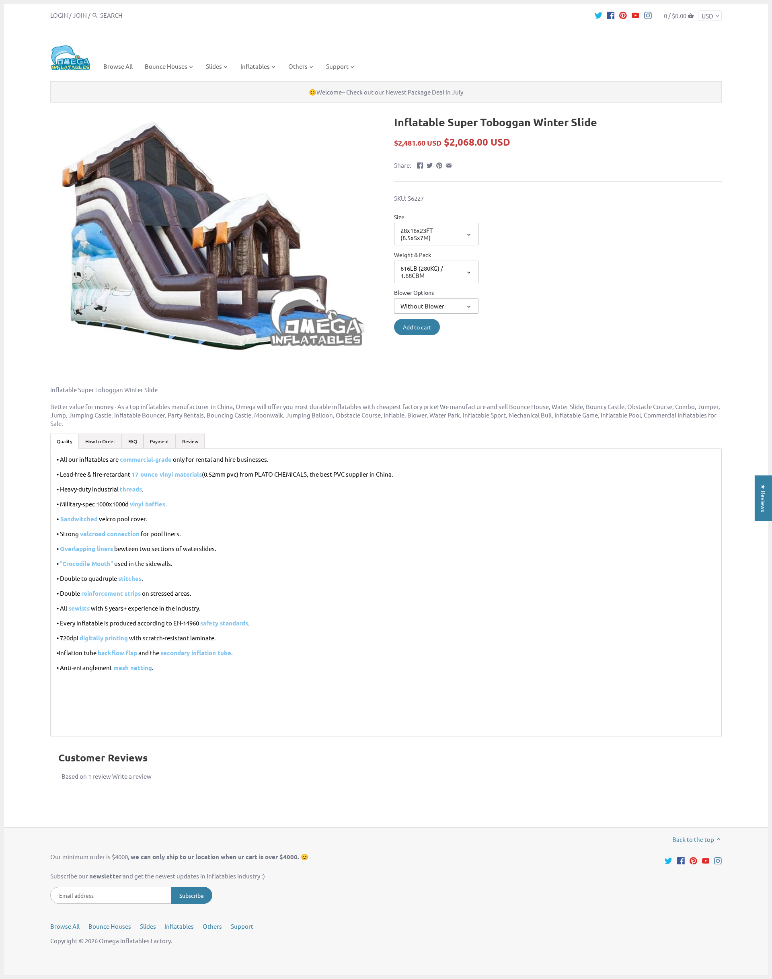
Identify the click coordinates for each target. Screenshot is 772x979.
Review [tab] (190, 441)
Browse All (65, 926)
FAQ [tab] (132, 441)
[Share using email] (449, 164)
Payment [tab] (159, 441)
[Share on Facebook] (420, 164)
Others (212, 926)
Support (242, 926)
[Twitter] (598, 15)
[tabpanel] (386, 592)
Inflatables (179, 926)
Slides (148, 926)
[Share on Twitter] (430, 164)
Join (80, 15)
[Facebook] (611, 15)
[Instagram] (648, 15)
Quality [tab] (64, 441)
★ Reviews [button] (763, 498)
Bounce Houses (109, 926)
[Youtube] (635, 15)
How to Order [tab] (100, 441)
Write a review (132, 776)
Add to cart (417, 327)
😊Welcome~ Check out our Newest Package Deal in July (386, 92)
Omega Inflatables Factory (135, 940)
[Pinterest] (623, 15)
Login (59, 15)
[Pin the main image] (439, 164)
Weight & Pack (412, 254)
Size (399, 217)
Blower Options (414, 292)
